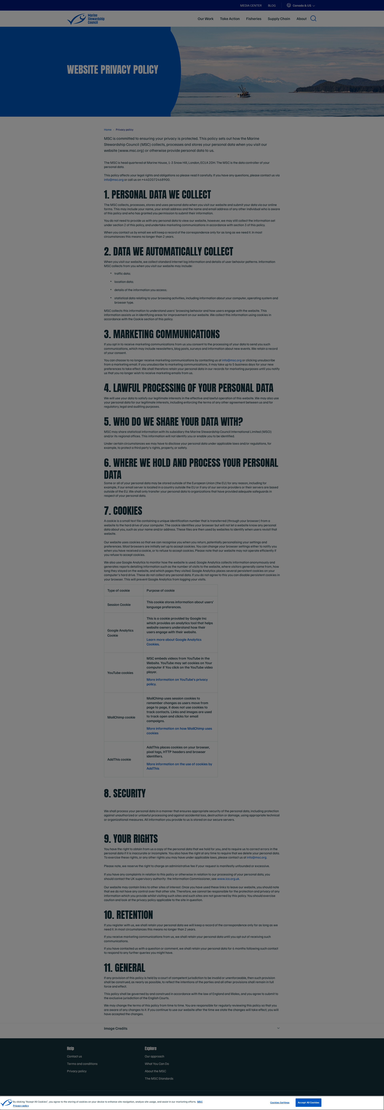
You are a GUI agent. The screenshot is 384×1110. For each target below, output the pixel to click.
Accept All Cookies (308, 1102)
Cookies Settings (279, 1102)
